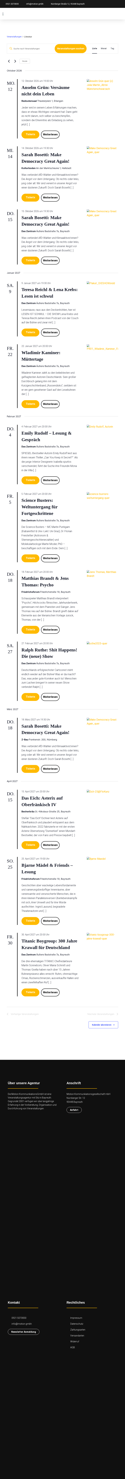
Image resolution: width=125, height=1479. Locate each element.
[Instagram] (114, 4)
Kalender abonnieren (101, 1025)
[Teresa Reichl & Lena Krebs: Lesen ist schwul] (102, 283)
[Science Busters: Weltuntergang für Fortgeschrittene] (102, 496)
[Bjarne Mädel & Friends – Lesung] (102, 859)
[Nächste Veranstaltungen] (15, 61)
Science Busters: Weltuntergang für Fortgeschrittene (39, 507)
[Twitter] (120, 4)
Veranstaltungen (14, 37)
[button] (119, 13)
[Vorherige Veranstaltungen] (9, 61)
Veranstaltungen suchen (70, 48)
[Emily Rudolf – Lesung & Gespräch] (102, 427)
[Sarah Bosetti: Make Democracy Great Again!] (102, 150)
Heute (24, 61)
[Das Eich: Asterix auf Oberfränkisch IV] (102, 792)
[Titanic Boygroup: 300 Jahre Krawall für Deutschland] (102, 937)
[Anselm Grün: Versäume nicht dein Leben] (102, 85)
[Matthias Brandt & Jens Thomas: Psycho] (102, 574)
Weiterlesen (50, 134)
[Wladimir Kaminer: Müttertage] (102, 347)
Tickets (30, 134)
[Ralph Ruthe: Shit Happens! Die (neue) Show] (102, 644)
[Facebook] (109, 4)
